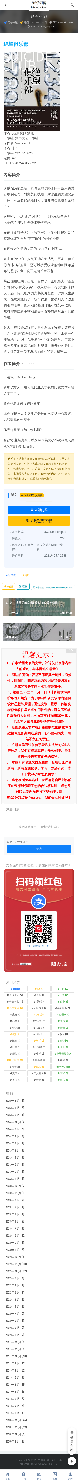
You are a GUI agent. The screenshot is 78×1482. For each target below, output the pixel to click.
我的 (70, 1479)
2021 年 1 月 (13, 1413)
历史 (64, 995)
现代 (16, 1053)
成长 (16, 1034)
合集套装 (16, 1001)
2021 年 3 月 (13, 1399)
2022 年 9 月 (13, 1278)
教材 (54, 1479)
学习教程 (64, 1008)
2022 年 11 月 (13, 1264)
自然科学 (40, 1073)
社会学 (40, 1059)
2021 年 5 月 (13, 1391)
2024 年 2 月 (13, 1171)
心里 (16, 1020)
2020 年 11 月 (13, 1427)
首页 (8, 1479)
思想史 (40, 1020)
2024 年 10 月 (13, 1122)
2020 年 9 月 (13, 1441)
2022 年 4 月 (13, 1313)
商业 (64, 1001)
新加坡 (12, 575)
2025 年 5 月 (13, 1108)
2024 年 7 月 (13, 1143)
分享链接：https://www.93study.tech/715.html (54, 587)
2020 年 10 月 (13, 1434)
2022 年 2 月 (13, 1328)
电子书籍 (13, 22)
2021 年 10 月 (13, 1356)
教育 (64, 1034)
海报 (24, 586)
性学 (16, 1027)
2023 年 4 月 (13, 1228)
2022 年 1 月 (13, 1335)
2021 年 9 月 (13, 1363)
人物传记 (16, 995)
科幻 (26, 22)
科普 (16, 1066)
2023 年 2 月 (13, 1242)
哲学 (40, 1001)
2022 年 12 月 (13, 1257)
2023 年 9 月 (13, 1200)
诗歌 (40, 1079)
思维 (64, 1020)
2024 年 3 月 (13, 1164)
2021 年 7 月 (13, 1377)
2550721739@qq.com (42, 26)
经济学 (64, 1066)
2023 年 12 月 (13, 1186)
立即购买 (41, 510)
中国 (64, 988)
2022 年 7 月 (13, 1292)
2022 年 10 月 (13, 1271)
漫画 (64, 1047)
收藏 (10, 586)
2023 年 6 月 (13, 1214)
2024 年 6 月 (13, 1150)
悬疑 (40, 1027)
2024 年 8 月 (13, 1136)
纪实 (40, 1066)
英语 (16, 1079)
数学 (40, 1040)
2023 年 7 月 (13, 1207)
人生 (40, 995)
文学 (64, 1040)
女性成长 (40, 1008)
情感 (64, 1027)
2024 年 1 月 (13, 1179)
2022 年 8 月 (13, 1285)
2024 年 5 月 (13, 1157)
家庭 (16, 1014)
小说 (40, 1014)
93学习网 (43, 1460)
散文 (16, 1040)
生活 (40, 1053)
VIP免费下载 (41, 520)
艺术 (64, 1073)
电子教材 (16, 1059)
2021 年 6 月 (13, 1384)
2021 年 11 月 (13, 1349)
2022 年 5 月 (13, 1306)
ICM (40, 988)
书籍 (23, 1479)
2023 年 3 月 (13, 1235)
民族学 (40, 1047)
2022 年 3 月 (13, 1321)
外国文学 (16, 1008)
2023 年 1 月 (13, 1250)
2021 (16, 988)
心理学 (64, 1014)
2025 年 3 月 (13, 1115)
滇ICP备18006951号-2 (44, 1464)
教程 (39, 1479)
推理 (40, 1034)
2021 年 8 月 (13, 1370)
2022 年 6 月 (13, 1299)
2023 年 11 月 (13, 1193)
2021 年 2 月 (13, 1406)
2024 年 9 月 (13, 1129)
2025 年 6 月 (13, 1101)
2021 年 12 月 (13, 1342)
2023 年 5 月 (13, 1221)
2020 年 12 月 (13, 1420)
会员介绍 (71, 1443)
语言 (64, 1079)
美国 (16, 1073)
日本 (16, 1047)
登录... (10, 842)
